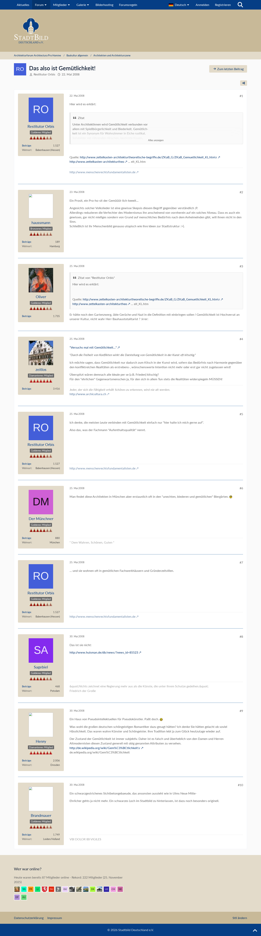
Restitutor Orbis (44, 74)
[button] (179, 5)
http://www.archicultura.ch (88, 394)
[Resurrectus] (18, 889)
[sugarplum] (53, 889)
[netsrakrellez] (121, 889)
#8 (241, 636)
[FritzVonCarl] (59, 889)
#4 (241, 339)
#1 (241, 96)
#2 (241, 192)
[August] (25, 897)
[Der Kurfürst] (94, 889)
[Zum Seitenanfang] (255, 930)
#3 (241, 266)
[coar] (101, 889)
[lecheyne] (108, 889)
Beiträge (26, 145)
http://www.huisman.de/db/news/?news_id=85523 (104, 652)
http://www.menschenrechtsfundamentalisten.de (102, 172)
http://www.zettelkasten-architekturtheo (97, 161)
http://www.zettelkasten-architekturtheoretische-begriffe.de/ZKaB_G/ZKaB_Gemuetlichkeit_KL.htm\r (148, 157)
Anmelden (202, 4)
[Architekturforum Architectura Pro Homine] (130, 30)
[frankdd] (32, 889)
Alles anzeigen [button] (156, 140)
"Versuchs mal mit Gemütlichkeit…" (93, 347)
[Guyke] (66, 889)
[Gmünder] (46, 889)
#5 (241, 414)
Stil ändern (240, 918)
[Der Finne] (18, 897)
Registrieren (223, 4)
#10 (240, 785)
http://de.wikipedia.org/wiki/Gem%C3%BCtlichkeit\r (105, 748)
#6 (241, 488)
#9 (241, 711)
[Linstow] (39, 889)
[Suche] (240, 5)
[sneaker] (25, 889)
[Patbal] (73, 889)
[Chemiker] (114, 889)
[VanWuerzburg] (87, 889)
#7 (241, 562)
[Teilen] (243, 83)
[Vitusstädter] (80, 889)
